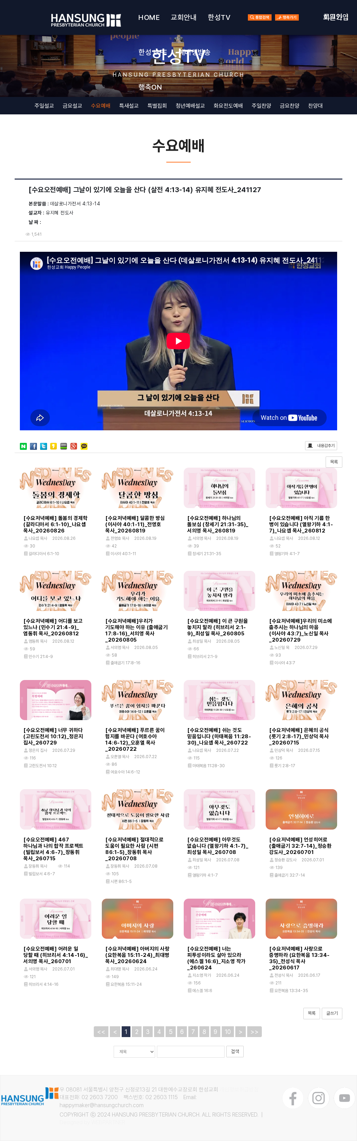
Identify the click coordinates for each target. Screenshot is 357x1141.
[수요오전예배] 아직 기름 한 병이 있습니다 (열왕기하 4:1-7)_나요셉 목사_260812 (301, 524)
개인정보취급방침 (239, 1089)
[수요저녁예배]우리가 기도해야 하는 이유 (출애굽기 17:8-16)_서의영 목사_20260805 (136, 630)
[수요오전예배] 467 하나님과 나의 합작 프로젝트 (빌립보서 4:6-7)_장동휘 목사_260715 (53, 849)
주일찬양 (261, 106)
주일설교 (44, 106)
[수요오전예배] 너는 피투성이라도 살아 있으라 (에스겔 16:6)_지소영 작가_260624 (216, 958)
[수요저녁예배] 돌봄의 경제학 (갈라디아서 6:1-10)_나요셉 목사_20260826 (55, 524)
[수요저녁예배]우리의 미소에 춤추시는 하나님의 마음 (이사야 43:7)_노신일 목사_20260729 (300, 630)
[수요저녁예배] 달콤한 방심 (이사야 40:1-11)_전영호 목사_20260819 (135, 524)
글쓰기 (332, 1013)
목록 (334, 461)
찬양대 (315, 106)
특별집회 (157, 106)
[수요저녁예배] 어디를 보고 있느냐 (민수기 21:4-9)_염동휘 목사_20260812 (53, 627)
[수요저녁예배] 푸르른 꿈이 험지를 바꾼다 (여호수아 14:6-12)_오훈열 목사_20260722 (135, 739)
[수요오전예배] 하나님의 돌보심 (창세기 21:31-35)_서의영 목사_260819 (218, 524)
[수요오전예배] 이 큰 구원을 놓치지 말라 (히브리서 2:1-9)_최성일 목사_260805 (217, 627)
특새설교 (129, 106)
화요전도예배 (228, 106)
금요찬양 (289, 106)
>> (254, 1031)
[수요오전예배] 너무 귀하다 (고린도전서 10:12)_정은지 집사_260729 (53, 736)
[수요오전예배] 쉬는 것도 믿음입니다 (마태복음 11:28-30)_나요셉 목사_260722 (219, 736)
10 (228, 1031)
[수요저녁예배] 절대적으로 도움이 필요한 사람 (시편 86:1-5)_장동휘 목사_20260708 (134, 849)
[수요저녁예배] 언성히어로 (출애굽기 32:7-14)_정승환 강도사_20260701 (300, 846)
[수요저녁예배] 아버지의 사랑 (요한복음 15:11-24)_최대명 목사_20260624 (137, 955)
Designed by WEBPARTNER (92, 1122)
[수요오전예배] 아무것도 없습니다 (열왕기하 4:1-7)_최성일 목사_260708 (217, 846)
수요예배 (101, 106)
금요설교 (72, 106)
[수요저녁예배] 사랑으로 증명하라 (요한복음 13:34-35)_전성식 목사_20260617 (299, 958)
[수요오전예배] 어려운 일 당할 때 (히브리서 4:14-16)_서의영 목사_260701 (55, 955)
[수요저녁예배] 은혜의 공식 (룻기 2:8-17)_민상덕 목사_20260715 (299, 736)
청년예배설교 (190, 106)
